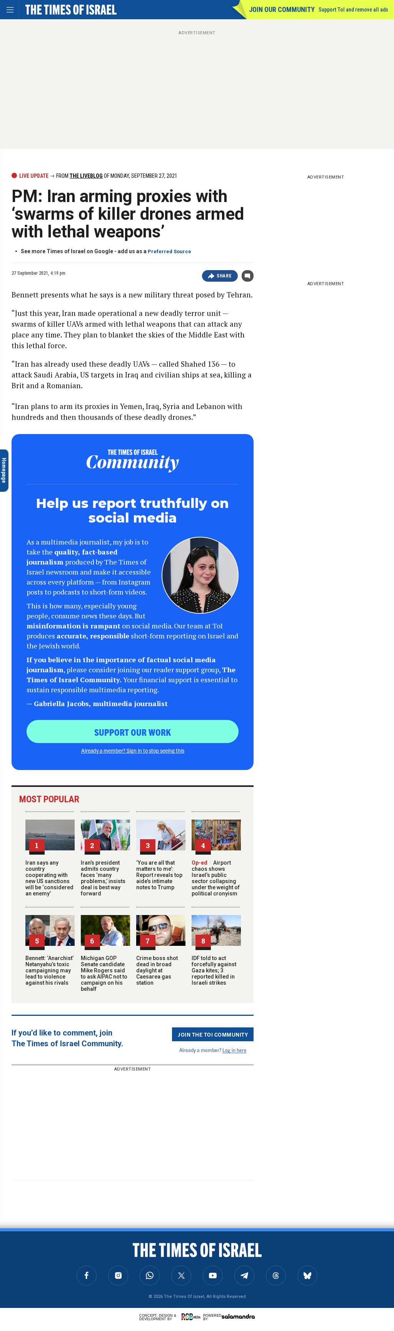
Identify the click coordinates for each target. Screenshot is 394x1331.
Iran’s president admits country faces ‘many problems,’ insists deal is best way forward (103, 878)
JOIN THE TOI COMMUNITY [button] (213, 1034)
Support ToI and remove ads (353, 10)
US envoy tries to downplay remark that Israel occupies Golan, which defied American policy (54, 1269)
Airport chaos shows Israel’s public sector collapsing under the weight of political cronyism (216, 878)
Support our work (132, 732)
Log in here (234, 1050)
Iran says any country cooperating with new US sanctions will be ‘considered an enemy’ (49, 878)
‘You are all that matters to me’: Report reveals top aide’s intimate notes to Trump (159, 875)
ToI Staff (67, 1243)
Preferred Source (169, 251)
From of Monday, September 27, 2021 (116, 176)
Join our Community (282, 9)
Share (224, 276)
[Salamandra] (238, 1316)
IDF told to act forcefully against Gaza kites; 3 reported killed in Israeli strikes (214, 970)
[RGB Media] (192, 1316)
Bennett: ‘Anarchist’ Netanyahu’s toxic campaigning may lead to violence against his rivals (49, 970)
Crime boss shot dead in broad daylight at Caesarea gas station (157, 970)
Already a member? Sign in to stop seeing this (132, 750)
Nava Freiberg (33, 1243)
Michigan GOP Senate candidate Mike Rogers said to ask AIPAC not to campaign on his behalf (104, 973)
